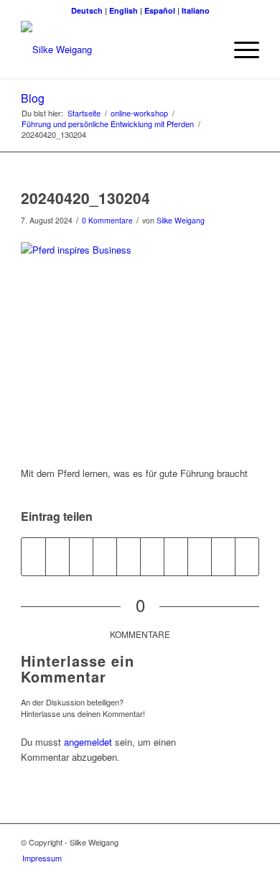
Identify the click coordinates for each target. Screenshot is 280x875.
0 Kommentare (107, 220)
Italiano (196, 10)
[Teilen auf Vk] (175, 556)
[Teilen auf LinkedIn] (128, 556)
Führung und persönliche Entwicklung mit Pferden (108, 124)
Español (159, 10)
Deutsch (87, 10)
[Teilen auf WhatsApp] (81, 556)
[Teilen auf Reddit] (199, 556)
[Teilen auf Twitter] (57, 556)
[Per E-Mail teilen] (223, 556)
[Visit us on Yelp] (246, 556)
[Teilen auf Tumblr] (152, 556)
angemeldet (88, 742)
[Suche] (206, 49)
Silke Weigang (181, 220)
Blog (33, 98)
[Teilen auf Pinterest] (104, 556)
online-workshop (139, 113)
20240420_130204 (85, 197)
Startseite (84, 113)
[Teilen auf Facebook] (33, 556)
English (123, 10)
